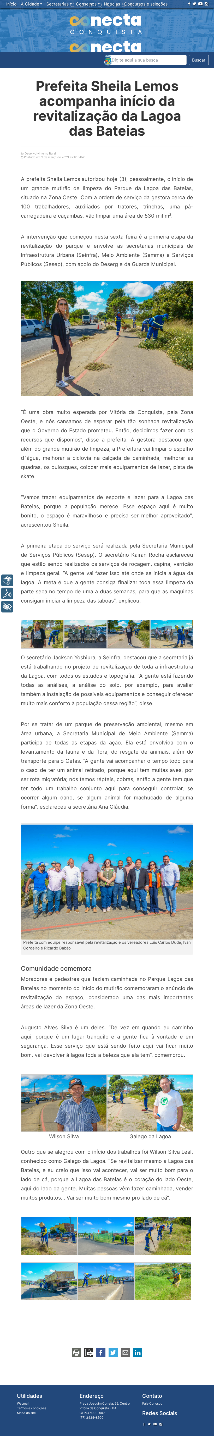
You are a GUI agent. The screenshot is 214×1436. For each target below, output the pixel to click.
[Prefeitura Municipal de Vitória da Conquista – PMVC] (108, 60)
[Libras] (7, 580)
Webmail (23, 1403)
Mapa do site (26, 1413)
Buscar (198, 60)
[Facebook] (189, 3)
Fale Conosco (152, 1403)
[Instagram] (206, 3)
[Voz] (7, 593)
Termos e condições (31, 1408)
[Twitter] (194, 3)
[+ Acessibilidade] (7, 606)
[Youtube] (200, 3)
